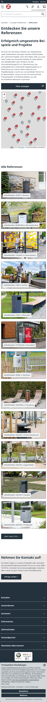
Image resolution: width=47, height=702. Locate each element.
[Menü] (2, 6)
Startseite (4, 23)
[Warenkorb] (43, 6)
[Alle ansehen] (42, 195)
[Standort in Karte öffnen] (42, 175)
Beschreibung (11, 345)
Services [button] (43, 2)
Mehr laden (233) (11, 536)
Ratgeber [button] (36, 2)
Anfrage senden (10, 577)
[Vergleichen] (27, 6)
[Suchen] (43, 14)
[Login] (38, 6)
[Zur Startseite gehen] (15, 6)
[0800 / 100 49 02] (2, 2)
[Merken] (32, 6)
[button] (6, 101)
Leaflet (21, 147)
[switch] (27, 658)
